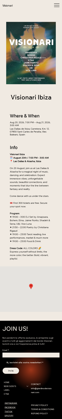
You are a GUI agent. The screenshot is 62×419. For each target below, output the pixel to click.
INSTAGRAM (11, 403)
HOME (7, 382)
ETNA (6, 394)
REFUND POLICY (39, 413)
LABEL (7, 390)
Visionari (7, 5)
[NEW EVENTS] (27, 386)
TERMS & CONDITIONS (42, 409)
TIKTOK (8, 411)
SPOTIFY (9, 415)
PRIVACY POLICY (39, 405)
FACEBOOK (10, 407)
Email (5, 350)
